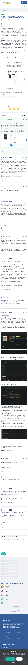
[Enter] (2, 6)
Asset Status (9, 96)
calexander (7, 601)
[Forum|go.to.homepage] (7, 2)
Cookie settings (16, 610)
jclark (6, 598)
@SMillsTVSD (6, 315)
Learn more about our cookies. (16, 656)
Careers (8, 632)
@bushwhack (4, 243)
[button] (1, 2)
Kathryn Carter (6, 236)
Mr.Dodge (5, 119)
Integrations (5, 10)
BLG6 (4, 477)
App (15, 96)
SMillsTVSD (5, 297)
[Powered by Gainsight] (14, 607)
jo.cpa (6, 594)
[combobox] (14, 6)
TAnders (7, 586)
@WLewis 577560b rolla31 (7, 512)
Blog (18, 634)
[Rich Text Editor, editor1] (14, 545)
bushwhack (5, 24)
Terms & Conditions (7, 610)
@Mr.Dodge (3, 159)
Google (3, 96)
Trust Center (20, 632)
